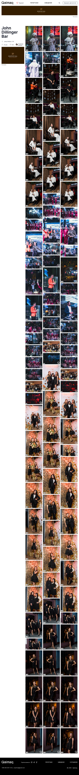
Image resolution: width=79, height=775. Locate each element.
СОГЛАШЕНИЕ (73, 762)
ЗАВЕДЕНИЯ (48, 3)
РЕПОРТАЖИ (34, 3)
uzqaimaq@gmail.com (19, 767)
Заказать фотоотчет (70, 3)
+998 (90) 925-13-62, (7, 767)
